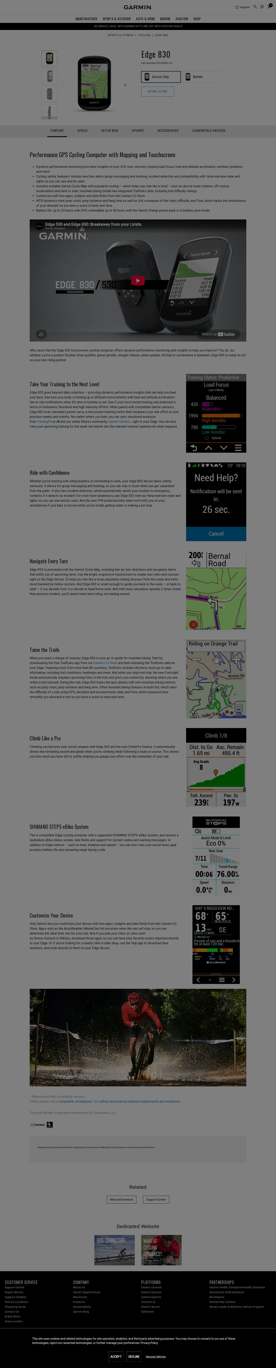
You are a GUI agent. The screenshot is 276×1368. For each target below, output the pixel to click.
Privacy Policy (149, 1343)
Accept (116, 1356)
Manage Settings (156, 1356)
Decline (134, 1356)
